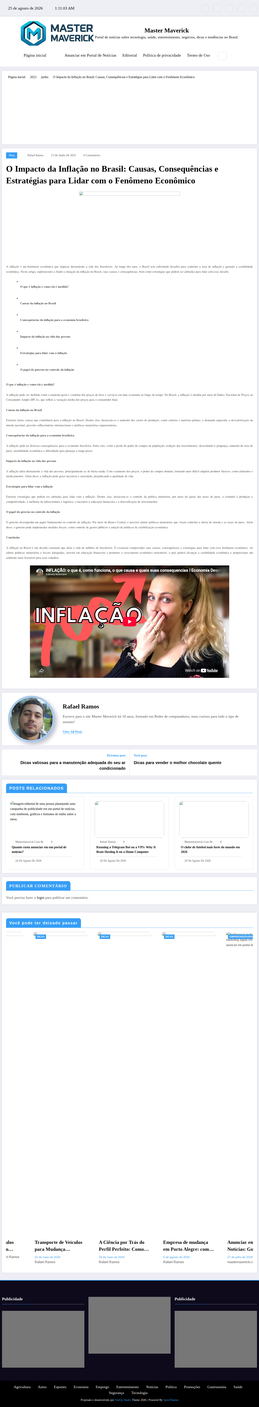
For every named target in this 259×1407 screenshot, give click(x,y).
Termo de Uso (198, 55)
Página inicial (35, 55)
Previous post (116, 755)
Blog (11, 155)
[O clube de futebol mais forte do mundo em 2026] (214, 819)
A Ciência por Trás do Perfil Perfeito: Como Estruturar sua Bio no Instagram (31, 1246)
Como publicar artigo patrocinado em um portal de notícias (223, 1246)
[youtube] (253, 8)
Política (171, 1387)
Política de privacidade (162, 55)
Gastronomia (216, 1387)
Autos (42, 1387)
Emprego (102, 1387)
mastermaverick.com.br (29, 841)
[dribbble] (229, 8)
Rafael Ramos (35, 155)
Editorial (129, 55)
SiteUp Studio (123, 1400)
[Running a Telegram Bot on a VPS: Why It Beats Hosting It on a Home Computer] (129, 819)
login (40, 898)
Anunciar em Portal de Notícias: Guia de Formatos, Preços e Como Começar (160, 1246)
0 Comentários (92, 155)
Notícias (152, 1387)
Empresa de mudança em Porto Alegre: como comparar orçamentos (96, 1246)
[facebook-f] (217, 8)
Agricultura (22, 1387)
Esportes (60, 1387)
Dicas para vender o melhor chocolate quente (177, 762)
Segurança (116, 1393)
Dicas (14, 936)
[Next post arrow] (251, 762)
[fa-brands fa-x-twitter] (205, 8)
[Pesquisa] (222, 56)
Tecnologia (139, 1393)
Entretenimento (127, 1387)
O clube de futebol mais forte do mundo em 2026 (210, 849)
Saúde (238, 1387)
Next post (140, 755)
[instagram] (241, 8)
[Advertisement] (129, 109)
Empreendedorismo (152, 936)
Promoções (192, 1387)
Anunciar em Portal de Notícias (90, 55)
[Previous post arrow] (7, 762)
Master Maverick (166, 30)
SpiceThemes (170, 1400)
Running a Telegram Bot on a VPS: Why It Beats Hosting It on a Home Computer (126, 849)
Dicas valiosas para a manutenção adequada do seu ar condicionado (72, 765)
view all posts (72, 731)
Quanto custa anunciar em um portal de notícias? (39, 849)
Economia (81, 1387)
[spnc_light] (234, 56)
